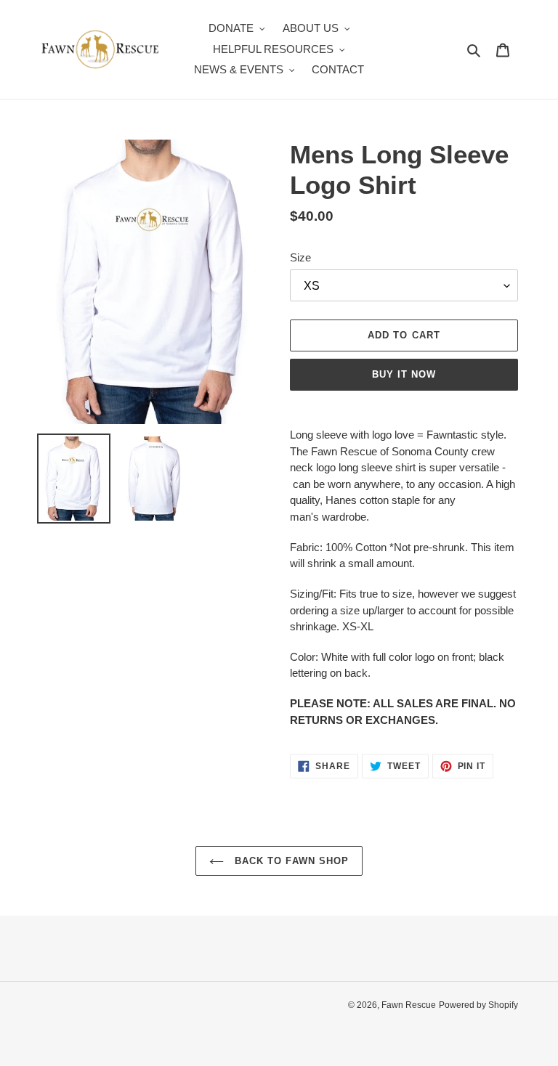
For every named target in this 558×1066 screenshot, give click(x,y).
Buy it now (404, 374)
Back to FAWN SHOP (290, 860)
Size (300, 257)
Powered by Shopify (478, 1005)
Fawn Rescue (408, 1005)
